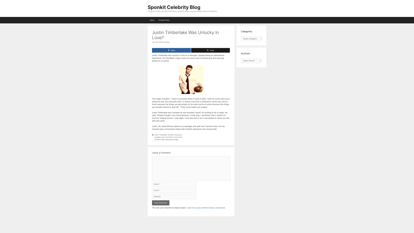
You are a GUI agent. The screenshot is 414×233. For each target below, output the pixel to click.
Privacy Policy (164, 20)
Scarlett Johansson (175, 135)
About (152, 20)
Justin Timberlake (160, 135)
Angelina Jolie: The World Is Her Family (168, 137)
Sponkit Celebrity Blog (174, 7)
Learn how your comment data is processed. (206, 208)
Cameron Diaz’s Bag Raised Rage (166, 139)
